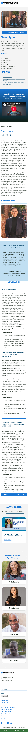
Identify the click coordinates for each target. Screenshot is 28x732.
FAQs (2, 716)
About (3, 718)
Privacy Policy (23, 727)
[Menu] (25, 3)
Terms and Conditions (23, 728)
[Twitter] (2, 135)
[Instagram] (6, 135)
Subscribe (4, 696)
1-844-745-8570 (6, 700)
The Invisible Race (7, 77)
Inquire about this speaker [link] (14, 32)
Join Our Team (5, 703)
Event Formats (6, 713)
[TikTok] (10, 135)
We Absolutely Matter (13, 535)
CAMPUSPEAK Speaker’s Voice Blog (15, 513)
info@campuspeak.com (8, 705)
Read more (7, 540)
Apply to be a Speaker (8, 707)
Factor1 (19, 727)
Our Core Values (6, 709)
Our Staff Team (6, 711)
